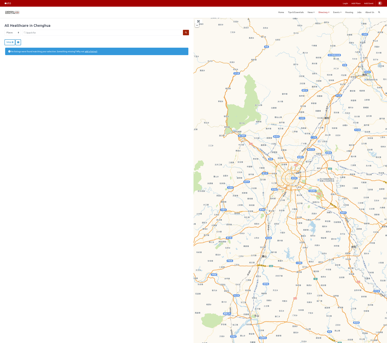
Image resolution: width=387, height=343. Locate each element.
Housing (349, 12)
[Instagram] (10, 3)
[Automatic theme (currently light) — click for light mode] (380, 3)
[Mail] (6, 3)
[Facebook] (8, 3)
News (310, 12)
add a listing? (91, 51)
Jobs (359, 12)
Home (281, 12)
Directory (323, 12)
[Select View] (18, 42)
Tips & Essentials (296, 12)
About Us (369, 12)
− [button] (197, 25)
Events (336, 12)
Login (345, 3)
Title (9, 42)
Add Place (356, 3)
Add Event (368, 3)
